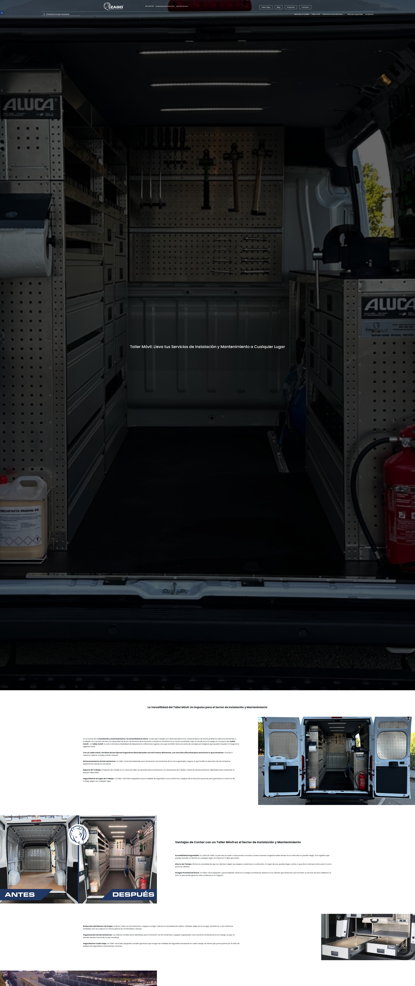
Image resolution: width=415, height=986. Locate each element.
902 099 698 (149, 6)
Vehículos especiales (355, 14)
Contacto (305, 7)
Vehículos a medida (301, 14)
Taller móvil (315, 14)
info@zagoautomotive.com (165, 6)
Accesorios (369, 14)
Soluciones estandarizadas (332, 14)
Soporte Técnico (182, 6)
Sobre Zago (266, 7)
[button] (2, 13)
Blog (278, 7)
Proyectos (291, 7)
